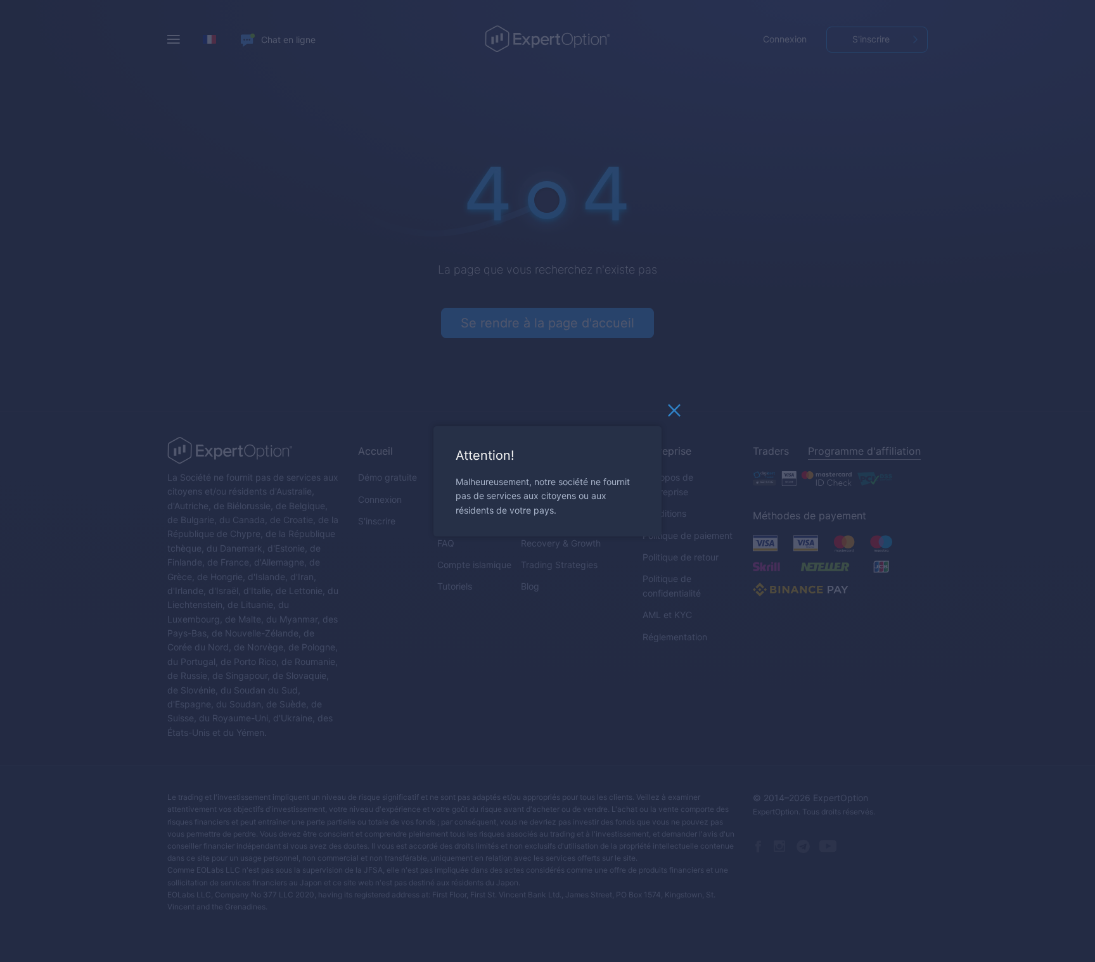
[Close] (674, 412)
